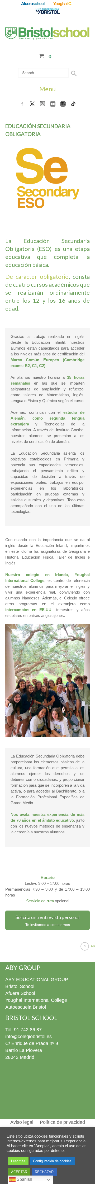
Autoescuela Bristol (25, 1007)
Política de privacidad (62, 1122)
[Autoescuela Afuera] (47, 11)
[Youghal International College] (62, 4)
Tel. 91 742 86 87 (23, 1029)
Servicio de (40, 901)
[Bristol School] (47, 36)
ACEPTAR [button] (19, 1172)
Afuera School (20, 993)
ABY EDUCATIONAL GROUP (36, 979)
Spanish (24, 1179)
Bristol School (19, 986)
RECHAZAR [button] (44, 1172)
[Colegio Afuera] (32, 4)
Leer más (18, 1161)
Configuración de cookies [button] (52, 1161)
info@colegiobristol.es (28, 1036)
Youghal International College (36, 1000)
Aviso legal (21, 1122)
